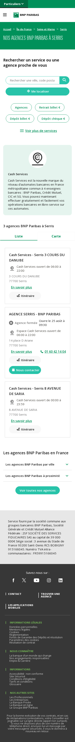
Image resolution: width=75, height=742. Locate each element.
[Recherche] (64, 80)
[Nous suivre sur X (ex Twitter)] (24, 581)
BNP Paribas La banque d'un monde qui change (26, 15)
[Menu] (5, 15)
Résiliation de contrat (22, 642)
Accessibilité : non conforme (26, 674)
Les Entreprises (19, 700)
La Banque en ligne (21, 705)
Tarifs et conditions (21, 681)
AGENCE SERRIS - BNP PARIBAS (34, 314)
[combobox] (33, 80)
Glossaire (15, 684)
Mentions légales (19, 629)
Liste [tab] (19, 236)
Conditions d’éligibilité (22, 679)
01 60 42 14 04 (55, 351)
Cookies (14, 632)
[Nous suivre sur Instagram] (49, 581)
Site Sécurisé (17, 676)
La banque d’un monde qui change (30, 655)
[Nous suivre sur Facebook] (13, 581)
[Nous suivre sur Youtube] (36, 581)
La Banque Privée (20, 702)
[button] (37, 464)
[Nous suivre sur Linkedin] (61, 581)
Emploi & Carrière (19, 661)
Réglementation (19, 634)
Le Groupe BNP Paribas (24, 707)
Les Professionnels (21, 697)
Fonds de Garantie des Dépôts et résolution (36, 637)
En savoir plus (21, 287)
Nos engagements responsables (29, 658)
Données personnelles (23, 627)
